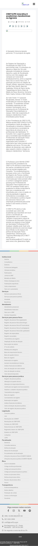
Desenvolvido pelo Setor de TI (19, 545)
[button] (13, 26)
